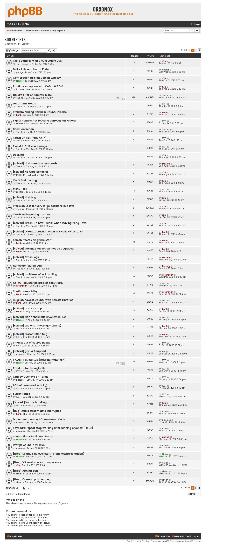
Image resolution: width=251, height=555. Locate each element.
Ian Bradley (143, 541)
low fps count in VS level (29, 445)
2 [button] (195, 50)
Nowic (19, 81)
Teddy (19, 141)
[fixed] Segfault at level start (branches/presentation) (48, 454)
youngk (20, 209)
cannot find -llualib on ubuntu (33, 436)
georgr (19, 72)
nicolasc (20, 354)
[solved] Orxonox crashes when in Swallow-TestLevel (48, 231)
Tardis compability (25, 291)
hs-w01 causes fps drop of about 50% (38, 283)
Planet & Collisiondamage (30, 146)
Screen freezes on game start (32, 240)
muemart (24, 64)
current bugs (21, 394)
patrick (166, 437)
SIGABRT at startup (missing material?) (39, 360)
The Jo (19, 98)
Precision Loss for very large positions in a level (44, 206)
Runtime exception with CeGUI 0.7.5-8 (38, 86)
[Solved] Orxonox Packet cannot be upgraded (43, 248)
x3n (164, 61)
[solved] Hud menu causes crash (35, 163)
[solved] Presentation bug (30, 334)
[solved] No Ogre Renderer (30, 172)
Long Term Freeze (24, 103)
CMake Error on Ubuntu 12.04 (32, 95)
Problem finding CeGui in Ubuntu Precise (40, 112)
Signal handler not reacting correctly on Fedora (44, 120)
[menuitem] (25, 24)
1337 (164, 104)
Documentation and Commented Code (39, 419)
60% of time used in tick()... (31, 385)
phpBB (165, 541)
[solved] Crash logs (26, 257)
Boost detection (23, 129)
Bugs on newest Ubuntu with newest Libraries (43, 300)
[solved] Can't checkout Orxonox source (39, 317)
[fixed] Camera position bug (32, 479)
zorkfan (20, 192)
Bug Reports (15, 39)
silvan (19, 474)
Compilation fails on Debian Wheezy (37, 78)
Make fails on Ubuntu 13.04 (31, 69)
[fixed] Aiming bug (25, 471)
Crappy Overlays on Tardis (30, 377)
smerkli (19, 124)
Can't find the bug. (25, 180)
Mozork (166, 164)
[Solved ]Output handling (30, 402)
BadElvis (20, 380)
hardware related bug (27, 266)
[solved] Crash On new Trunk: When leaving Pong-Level (50, 223)
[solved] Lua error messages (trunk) (37, 325)
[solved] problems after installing (35, 274)
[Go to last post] (167, 61)
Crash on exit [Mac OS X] (29, 138)
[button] (199, 50)
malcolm (20, 175)
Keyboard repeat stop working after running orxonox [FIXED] (53, 428)
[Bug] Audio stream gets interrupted (37, 411)
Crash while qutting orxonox (31, 214)
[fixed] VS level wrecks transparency (37, 462)
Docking (18, 155)
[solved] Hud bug (24, 197)
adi (17, 346)
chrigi (165, 463)
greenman (167, 275)
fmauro (20, 89)
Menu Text (20, 189)
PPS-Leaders (23, 44)
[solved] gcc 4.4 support (29, 308)
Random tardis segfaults (29, 368)
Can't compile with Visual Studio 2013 (38, 61)
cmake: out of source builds (31, 342)
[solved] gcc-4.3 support (29, 351)
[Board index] (25, 11)
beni (18, 115)
